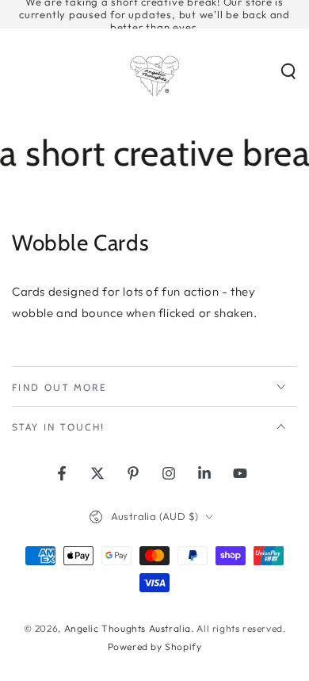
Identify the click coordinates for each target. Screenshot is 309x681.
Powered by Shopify (155, 646)
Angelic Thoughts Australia (128, 628)
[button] (288, 71)
